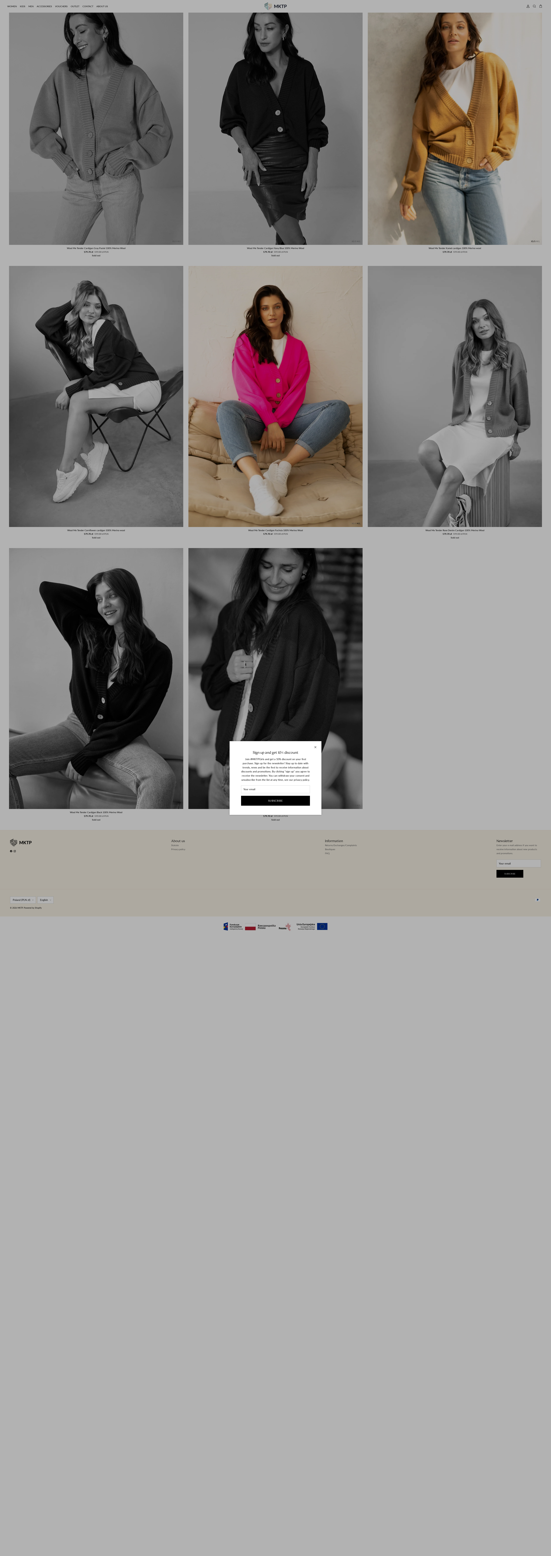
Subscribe (275, 800)
